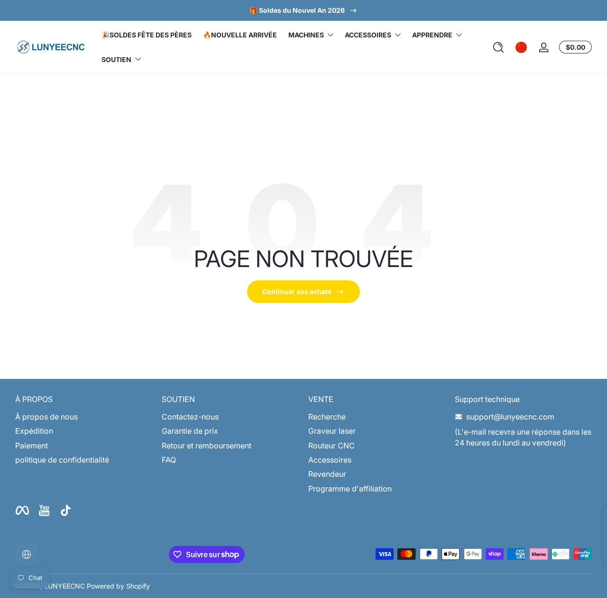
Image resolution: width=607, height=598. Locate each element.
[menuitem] (83, 416)
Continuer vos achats (296, 291)
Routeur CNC (331, 445)
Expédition (34, 431)
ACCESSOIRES (368, 35)
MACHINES (306, 35)
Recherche (327, 416)
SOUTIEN (116, 59)
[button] (498, 47)
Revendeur (327, 474)
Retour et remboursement (206, 445)
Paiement (31, 445)
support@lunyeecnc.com (510, 416)
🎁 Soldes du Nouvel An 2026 (297, 10)
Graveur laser (332, 431)
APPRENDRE (432, 35)
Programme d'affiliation (350, 488)
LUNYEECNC (64, 586)
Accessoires (329, 459)
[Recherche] (498, 47)
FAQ (169, 459)
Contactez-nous (190, 416)
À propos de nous (46, 416)
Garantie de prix (190, 431)
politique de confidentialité (62, 459)
